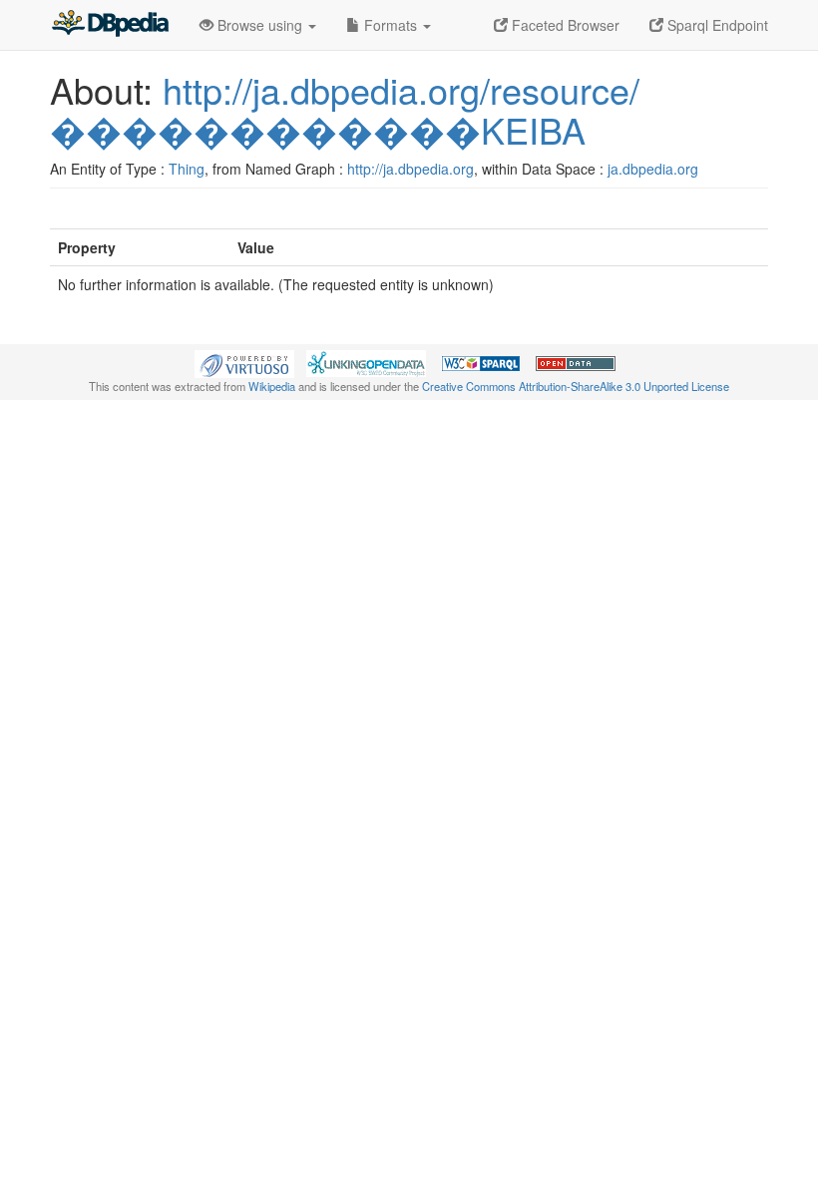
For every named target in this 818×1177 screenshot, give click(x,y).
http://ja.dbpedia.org (410, 169)
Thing (186, 169)
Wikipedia (271, 386)
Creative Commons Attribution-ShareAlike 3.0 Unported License (575, 386)
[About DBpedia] (110, 25)
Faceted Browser (563, 25)
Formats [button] (390, 25)
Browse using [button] (259, 25)
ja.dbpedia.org (653, 169)
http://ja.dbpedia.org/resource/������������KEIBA (344, 109)
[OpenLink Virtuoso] (244, 362)
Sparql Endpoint (715, 25)
